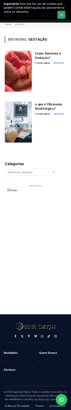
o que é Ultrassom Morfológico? (48, 106)
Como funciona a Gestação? (48, 55)
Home (8, 24)
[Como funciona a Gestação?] (18, 71)
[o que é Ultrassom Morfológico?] (18, 122)
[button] (61, 399)
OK (61, 14)
